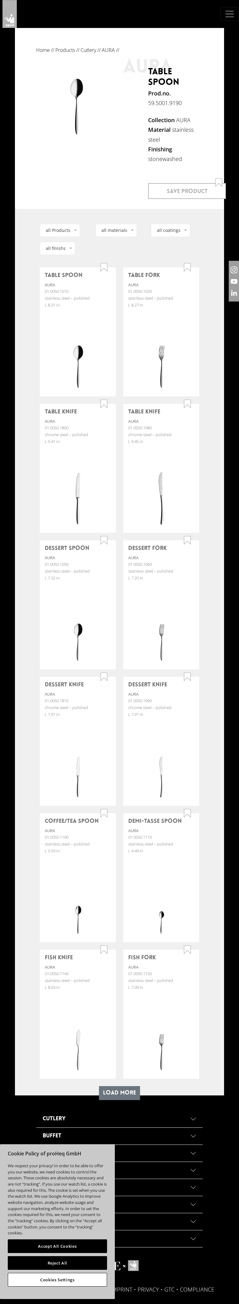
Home (43, 50)
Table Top (57, 1153)
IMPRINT (121, 1289)
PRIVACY (148, 1289)
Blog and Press (65, 1204)
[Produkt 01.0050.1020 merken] (187, 267)
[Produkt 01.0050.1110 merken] (187, 813)
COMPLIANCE (197, 1289)
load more (119, 1093)
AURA (108, 50)
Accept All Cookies (57, 1246)
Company (56, 1187)
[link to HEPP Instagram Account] (234, 269)
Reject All (58, 1263)
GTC (169, 1289)
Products (65, 50)
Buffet (52, 1136)
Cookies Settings (57, 1280)
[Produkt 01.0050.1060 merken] (187, 540)
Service (53, 1221)
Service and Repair (70, 1170)
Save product (187, 192)
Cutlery (88, 50)
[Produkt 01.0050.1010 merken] (104, 267)
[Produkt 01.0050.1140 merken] (104, 949)
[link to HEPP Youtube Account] (234, 281)
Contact (55, 1239)
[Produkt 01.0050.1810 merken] (104, 676)
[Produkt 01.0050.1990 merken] (187, 676)
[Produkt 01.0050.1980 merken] (187, 404)
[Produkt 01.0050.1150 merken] (187, 949)
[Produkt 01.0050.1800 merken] (104, 404)
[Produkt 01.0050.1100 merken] (104, 813)
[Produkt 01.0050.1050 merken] (104, 540)
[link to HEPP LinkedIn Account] (234, 292)
